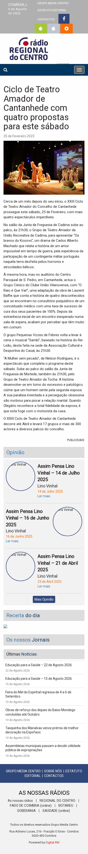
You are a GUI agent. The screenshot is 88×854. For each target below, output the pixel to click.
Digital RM (52, 842)
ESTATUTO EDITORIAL (52, 10)
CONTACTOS (46, 19)
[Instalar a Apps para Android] (41, 28)
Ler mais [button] (44, 496)
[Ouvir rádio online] (66, 28)
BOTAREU (65, 805)
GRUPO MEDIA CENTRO (23, 771)
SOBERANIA (26, 811)
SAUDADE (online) (56, 811)
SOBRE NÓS (53, 771)
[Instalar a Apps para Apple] (53, 28)
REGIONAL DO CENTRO (57, 800)
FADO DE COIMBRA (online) (31, 805)
